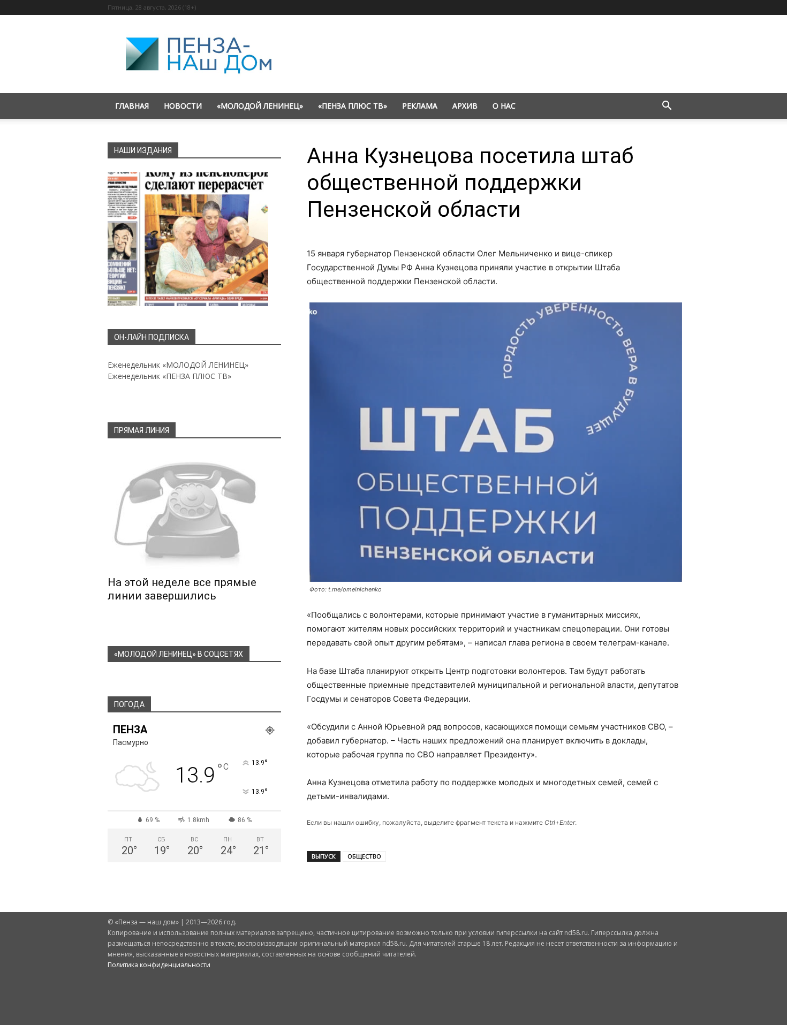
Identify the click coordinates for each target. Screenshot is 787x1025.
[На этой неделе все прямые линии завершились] (194, 510)
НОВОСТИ (183, 106)
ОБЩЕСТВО (364, 856)
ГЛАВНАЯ (132, 106)
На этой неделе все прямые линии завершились (182, 589)
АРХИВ (465, 106)
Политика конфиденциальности (159, 964)
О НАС (504, 106)
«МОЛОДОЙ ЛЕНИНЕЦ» (260, 106)
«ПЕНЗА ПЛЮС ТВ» (352, 106)
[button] (666, 107)
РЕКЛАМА (419, 106)
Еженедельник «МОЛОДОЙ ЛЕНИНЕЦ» (178, 365)
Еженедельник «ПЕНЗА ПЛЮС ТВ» (169, 376)
